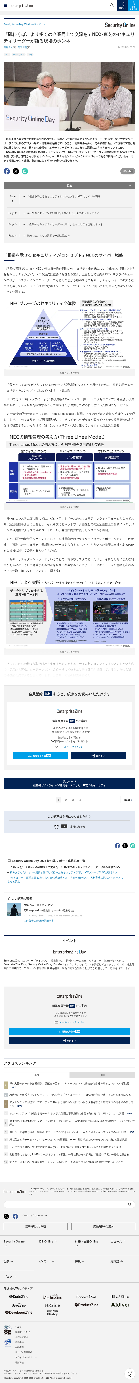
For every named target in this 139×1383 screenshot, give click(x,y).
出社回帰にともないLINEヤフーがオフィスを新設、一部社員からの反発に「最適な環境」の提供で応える (69, 1154)
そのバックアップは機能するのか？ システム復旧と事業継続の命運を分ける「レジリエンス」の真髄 (66, 1113)
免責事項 (19, 1341)
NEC (7, 54)
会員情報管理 (21, 1336)
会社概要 (19, 1347)
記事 (6, 1261)
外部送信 (19, 1362)
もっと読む (13, 881)
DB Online (46, 1241)
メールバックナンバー (71, 747)
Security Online (14, 1241)
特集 (78, 1261)
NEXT (127, 799)
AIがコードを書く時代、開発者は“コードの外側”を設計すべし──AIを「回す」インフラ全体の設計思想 (67, 1132)
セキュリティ (18, 54)
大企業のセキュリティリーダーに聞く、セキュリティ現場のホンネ (65, 224)
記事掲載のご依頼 (36, 1226)
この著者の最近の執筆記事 (39, 920)
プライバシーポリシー (26, 1357)
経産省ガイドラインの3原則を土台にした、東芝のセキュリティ (63, 213)
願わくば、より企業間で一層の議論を (48, 235)
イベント (45, 1261)
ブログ (8, 1276)
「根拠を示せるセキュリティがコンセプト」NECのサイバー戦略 (63, 196)
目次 (69, 185)
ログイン (100, 755)
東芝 (30, 54)
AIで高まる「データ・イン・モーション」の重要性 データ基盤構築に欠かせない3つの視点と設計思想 (68, 1139)
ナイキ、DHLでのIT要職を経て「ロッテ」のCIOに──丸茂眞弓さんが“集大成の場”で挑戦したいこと (66, 1162)
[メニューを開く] (5, 5)
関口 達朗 (22, 47)
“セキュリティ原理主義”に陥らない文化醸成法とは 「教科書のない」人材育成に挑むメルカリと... (66, 877)
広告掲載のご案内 (103, 1226)
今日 (37, 1075)
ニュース (116, 1241)
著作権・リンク (22, 1331)
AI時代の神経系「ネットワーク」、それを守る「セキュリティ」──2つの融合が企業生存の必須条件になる (70, 1094)
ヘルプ (18, 1326)
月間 (102, 1075)
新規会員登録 (42, 755)
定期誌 (115, 1261)
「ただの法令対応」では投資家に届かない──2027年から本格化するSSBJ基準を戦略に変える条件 (65, 1147)
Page (13, 213)
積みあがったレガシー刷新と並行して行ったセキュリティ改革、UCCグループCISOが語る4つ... (64, 872)
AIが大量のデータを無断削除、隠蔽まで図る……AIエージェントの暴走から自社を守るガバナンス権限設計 (70, 1083)
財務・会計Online (86, 1241)
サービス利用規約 (23, 1352)
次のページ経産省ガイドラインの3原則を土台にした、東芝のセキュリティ (69, 783)
